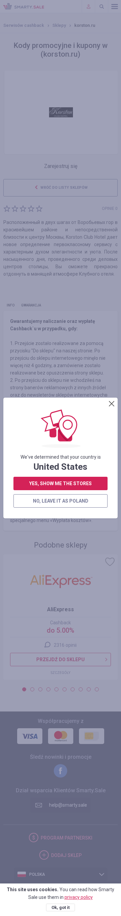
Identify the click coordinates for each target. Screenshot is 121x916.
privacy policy (79, 897)
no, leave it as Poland (60, 501)
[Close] (111, 403)
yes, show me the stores (60, 483)
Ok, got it (60, 907)
